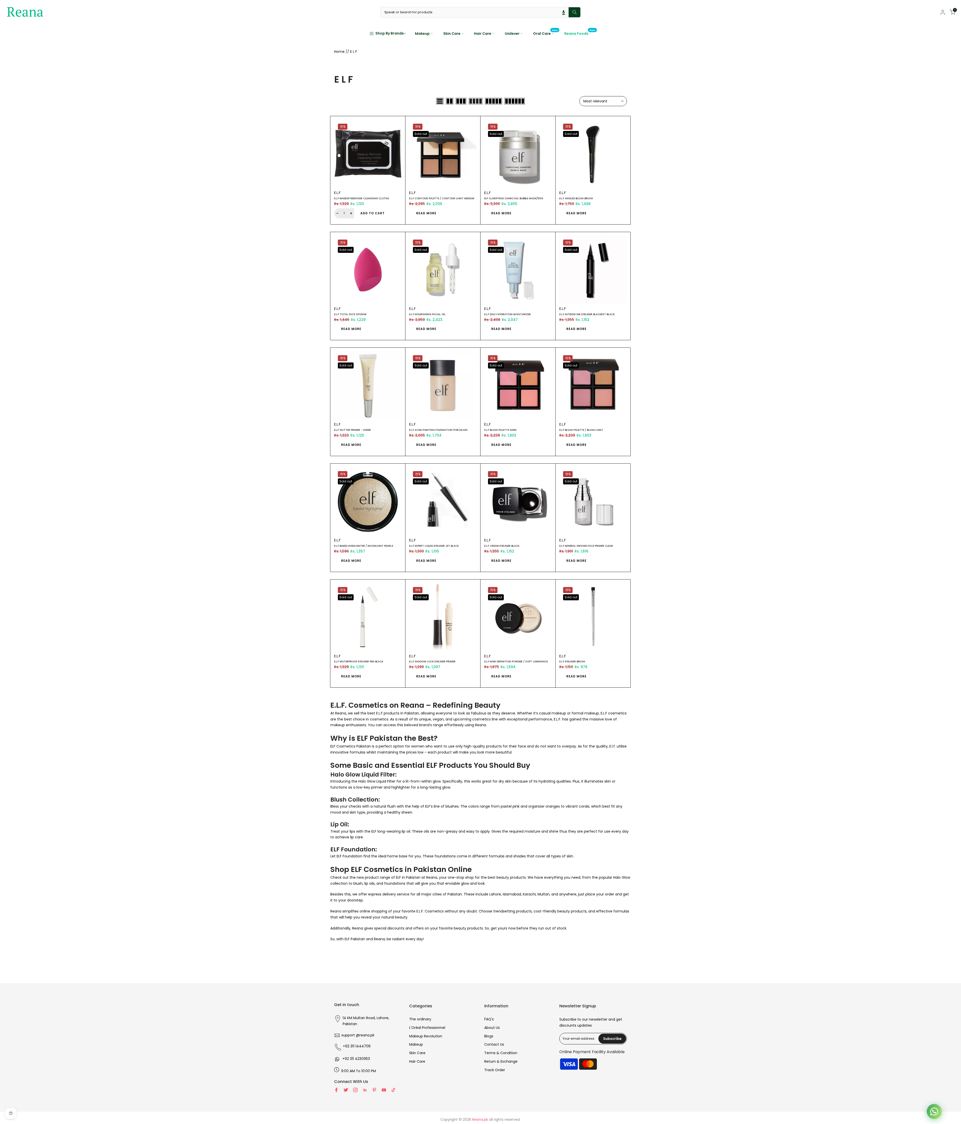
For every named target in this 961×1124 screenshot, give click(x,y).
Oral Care (545, 33)
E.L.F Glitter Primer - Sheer (352, 430)
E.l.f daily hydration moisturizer (507, 314)
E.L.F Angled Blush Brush (576, 198)
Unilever (512, 33)
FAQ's (489, 1019)
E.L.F (337, 192)
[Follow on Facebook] (336, 1090)
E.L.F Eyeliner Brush (572, 661)
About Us (492, 1027)
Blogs (488, 1036)
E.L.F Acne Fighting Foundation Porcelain (438, 430)
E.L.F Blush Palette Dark (500, 430)
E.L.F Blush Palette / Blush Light (581, 430)
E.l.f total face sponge (350, 314)
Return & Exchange (501, 1061)
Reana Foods (579, 33)
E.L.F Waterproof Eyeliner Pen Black (358, 661)
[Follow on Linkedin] (365, 1090)
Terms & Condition (500, 1052)
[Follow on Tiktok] (393, 1090)
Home (339, 51)
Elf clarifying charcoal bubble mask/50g (513, 198)
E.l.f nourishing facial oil (427, 314)
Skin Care (451, 33)
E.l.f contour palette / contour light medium (441, 198)
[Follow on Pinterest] (374, 1090)
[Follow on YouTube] (384, 1090)
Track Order (494, 1069)
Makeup (422, 33)
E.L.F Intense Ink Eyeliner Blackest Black (587, 314)
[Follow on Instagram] (355, 1090)
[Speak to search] (564, 12)
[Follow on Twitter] (346, 1090)
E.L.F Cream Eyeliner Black (501, 546)
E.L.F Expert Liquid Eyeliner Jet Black (434, 546)
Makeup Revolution (425, 1036)
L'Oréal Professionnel (427, 1027)
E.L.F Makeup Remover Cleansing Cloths (361, 198)
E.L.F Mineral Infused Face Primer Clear (586, 546)
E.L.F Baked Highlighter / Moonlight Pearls (363, 546)
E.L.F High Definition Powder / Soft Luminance (516, 661)
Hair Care (482, 33)
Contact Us (494, 1044)
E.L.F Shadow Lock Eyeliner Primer (432, 661)
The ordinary (420, 1019)
